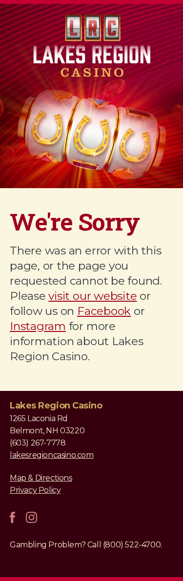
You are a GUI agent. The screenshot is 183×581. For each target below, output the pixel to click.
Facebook (104, 311)
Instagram (38, 326)
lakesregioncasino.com (52, 455)
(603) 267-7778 (37, 442)
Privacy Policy (35, 490)
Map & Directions (41, 478)
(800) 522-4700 (132, 544)
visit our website (92, 296)
